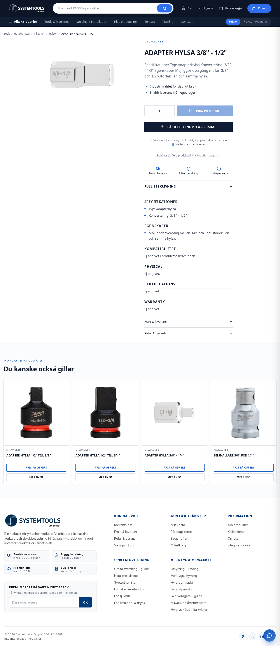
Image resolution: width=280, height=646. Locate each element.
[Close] (176, 286)
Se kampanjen (140, 356)
